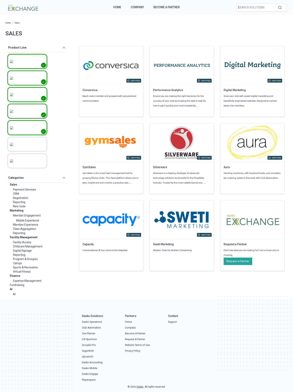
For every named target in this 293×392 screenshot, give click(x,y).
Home (117, 7)
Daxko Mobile (89, 368)
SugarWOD (88, 350)
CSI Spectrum (89, 339)
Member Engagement (27, 215)
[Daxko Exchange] (22, 7)
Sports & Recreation (25, 267)
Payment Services (24, 189)
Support (172, 322)
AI (11, 289)
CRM (16, 193)
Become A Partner (166, 7)
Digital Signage (22, 250)
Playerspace (89, 379)
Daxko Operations (92, 322)
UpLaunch (87, 356)
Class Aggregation (24, 228)
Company (137, 7)
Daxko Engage (90, 374)
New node (19, 206)
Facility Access (22, 242)
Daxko (140, 386)
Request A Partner (135, 339)
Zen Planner (88, 333)
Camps (17, 263)
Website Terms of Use (137, 345)
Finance (15, 275)
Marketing (17, 210)
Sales (13, 184)
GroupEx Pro (89, 345)
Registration (20, 197)
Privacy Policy (132, 350)
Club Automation (91, 327)
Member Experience (25, 224)
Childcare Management (27, 246)
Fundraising (17, 285)
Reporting (19, 202)
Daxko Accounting (92, 362)
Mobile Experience (27, 220)
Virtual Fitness (22, 271)
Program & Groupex (25, 259)
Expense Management (27, 280)
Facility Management (23, 237)
